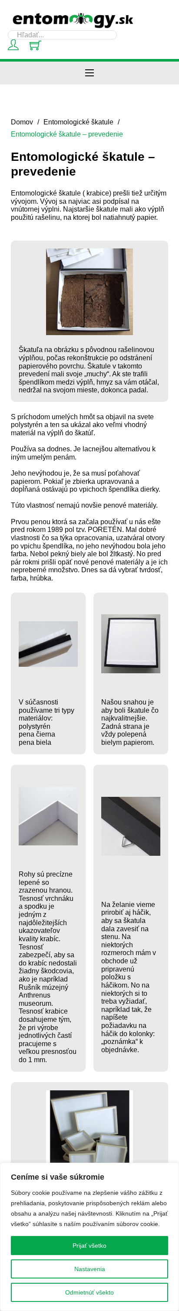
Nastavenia (89, 1268)
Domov (22, 122)
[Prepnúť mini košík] (35, 45)
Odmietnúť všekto (89, 1292)
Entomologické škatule (78, 122)
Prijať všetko (89, 1245)
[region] (89, 1237)
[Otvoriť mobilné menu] (89, 72)
